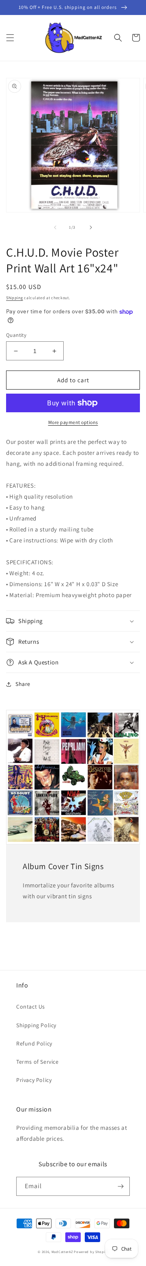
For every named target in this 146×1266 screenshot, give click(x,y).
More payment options (73, 422)
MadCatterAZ (62, 1251)
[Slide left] (55, 227)
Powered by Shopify (91, 1251)
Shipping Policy (36, 1025)
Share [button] (22, 684)
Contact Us (30, 1006)
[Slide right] (91, 227)
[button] (10, 38)
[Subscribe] (120, 1186)
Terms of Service (37, 1061)
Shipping (14, 297)
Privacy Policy (34, 1080)
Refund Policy (34, 1043)
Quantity (16, 335)
